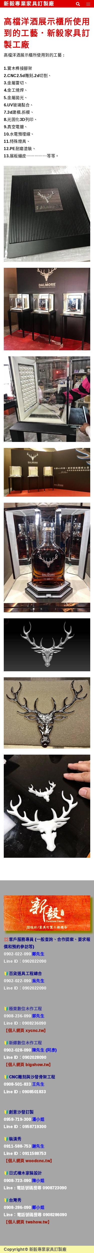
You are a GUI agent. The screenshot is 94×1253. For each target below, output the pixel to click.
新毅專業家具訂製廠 (29, 4)
